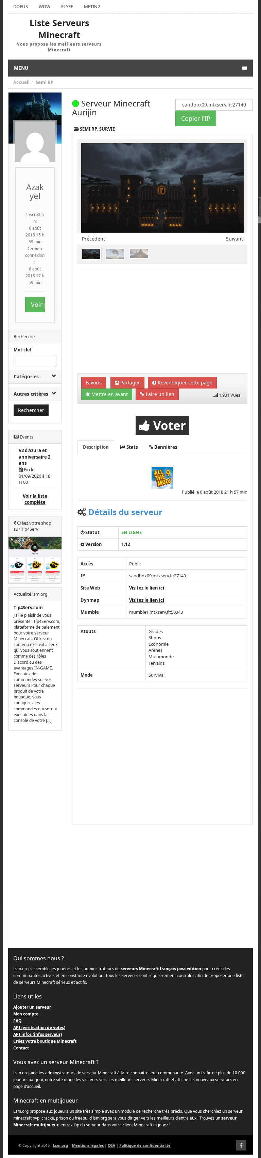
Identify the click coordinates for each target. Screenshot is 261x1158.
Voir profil (38, 304)
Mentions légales (88, 1145)
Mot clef (23, 350)
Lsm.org (60, 1145)
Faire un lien (159, 394)
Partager (129, 382)
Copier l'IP (195, 118)
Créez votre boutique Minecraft (44, 1041)
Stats (131, 447)
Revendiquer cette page (184, 382)
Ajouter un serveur (32, 1007)
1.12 (125, 544)
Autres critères (31, 394)
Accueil (21, 82)
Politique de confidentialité (145, 1145)
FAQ (17, 1021)
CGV (111, 1145)
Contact (21, 1048)
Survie (107, 129)
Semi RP (44, 82)
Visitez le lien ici (146, 588)
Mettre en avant (109, 394)
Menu (21, 68)
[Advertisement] (35, 839)
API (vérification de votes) (39, 1027)
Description (96, 447)
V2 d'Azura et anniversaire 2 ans (34, 456)
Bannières (165, 447)
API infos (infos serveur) (37, 1034)
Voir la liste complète (35, 499)
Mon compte (25, 1014)
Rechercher (31, 410)
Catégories (26, 376)
